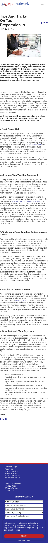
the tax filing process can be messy (27, 201)
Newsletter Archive (13, 475)
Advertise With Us (12, 478)
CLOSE (24, 536)
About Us (9, 469)
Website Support (12, 473)
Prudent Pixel (24, 541)
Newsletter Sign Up (13, 471)
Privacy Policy (11, 486)
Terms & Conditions (13, 484)
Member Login (11, 467)
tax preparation (35, 145)
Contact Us (9, 490)
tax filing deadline (22, 300)
